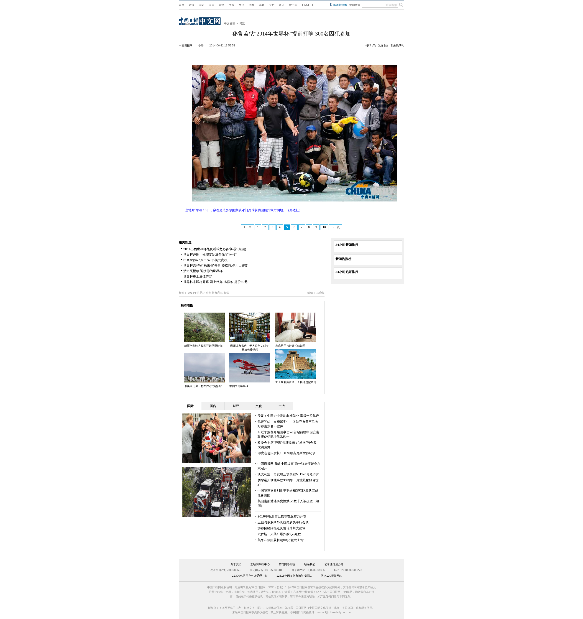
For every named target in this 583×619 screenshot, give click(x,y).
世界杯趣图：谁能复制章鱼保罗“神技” (210, 254)
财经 (221, 5)
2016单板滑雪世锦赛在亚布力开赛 (282, 516)
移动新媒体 (340, 5)
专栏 (271, 5)
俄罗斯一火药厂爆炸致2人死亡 (279, 534)
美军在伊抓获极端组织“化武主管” (281, 540)
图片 (251, 5)
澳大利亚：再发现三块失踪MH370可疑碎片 (288, 474)
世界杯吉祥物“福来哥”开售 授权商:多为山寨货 (215, 265)
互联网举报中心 (260, 564)
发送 (381, 45)
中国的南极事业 (238, 386)
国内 (211, 5)
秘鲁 (208, 292)
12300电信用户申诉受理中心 (249, 575)
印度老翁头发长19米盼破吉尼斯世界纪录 (286, 453)
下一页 (336, 227)
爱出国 (293, 5)
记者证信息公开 (333, 564)
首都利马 (217, 292)
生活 (241, 5)
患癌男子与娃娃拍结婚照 (290, 345)
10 (324, 227)
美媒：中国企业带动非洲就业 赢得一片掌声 (288, 416)
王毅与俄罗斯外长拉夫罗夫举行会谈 (283, 522)
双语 (281, 5)
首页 (181, 5)
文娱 (231, 5)
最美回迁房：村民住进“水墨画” (203, 386)
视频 (261, 5)
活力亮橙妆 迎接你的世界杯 (202, 271)
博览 (242, 23)
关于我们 (235, 564)
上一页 (247, 227)
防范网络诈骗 (287, 564)
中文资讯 (229, 23)
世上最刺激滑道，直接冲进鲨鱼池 (295, 382)
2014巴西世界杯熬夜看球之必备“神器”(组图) (214, 249)
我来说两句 (397, 45)
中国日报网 (185, 45)
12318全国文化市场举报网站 (294, 575)
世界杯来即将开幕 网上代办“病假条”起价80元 (215, 282)
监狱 (226, 292)
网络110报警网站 (331, 575)
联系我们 (309, 564)
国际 (201, 5)
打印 (368, 45)
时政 (191, 5)
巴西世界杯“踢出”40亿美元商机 (205, 260)
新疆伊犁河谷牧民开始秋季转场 (203, 345)
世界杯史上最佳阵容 (197, 276)
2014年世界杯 (196, 292)
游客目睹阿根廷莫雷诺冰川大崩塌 (281, 528)
